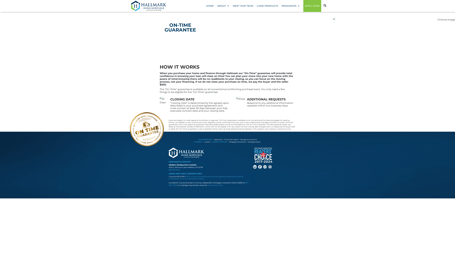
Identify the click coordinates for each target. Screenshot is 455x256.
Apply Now (218, 139)
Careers (207, 142)
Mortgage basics (254, 142)
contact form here (215, 185)
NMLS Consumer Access (194, 176)
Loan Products (267, 6)
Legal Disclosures (224, 176)
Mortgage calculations (237, 142)
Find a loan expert (231, 139)
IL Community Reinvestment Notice (191, 179)
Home (210, 6)
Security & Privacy (210, 176)
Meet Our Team (243, 6)
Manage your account (248, 139)
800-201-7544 (174, 170)
